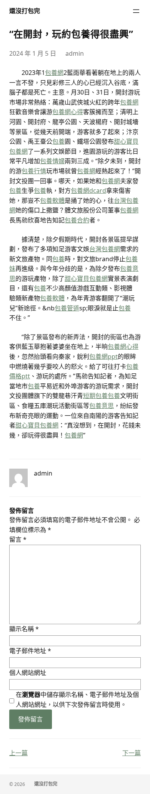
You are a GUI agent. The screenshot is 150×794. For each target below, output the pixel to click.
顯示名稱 (24, 629)
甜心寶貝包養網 (86, 278)
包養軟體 (52, 200)
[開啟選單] (136, 11)
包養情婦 (52, 161)
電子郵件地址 (30, 650)
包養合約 (77, 220)
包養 (58, 141)
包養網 (54, 72)
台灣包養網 (104, 249)
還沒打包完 (24, 11)
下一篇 (131, 753)
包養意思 (101, 405)
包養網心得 (67, 112)
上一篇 (18, 753)
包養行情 (34, 171)
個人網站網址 (27, 672)
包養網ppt (103, 356)
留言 (18, 539)
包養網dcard (88, 190)
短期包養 (95, 395)
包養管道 (67, 308)
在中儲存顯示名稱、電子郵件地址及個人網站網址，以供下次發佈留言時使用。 (77, 699)
